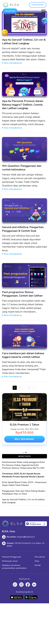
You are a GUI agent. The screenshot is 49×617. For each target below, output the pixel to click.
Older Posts (34, 388)
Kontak (38, 565)
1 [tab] (23, 452)
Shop (37, 561)
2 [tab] (26, 452)
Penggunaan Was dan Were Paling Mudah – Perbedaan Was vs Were (24, 492)
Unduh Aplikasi (37, 5)
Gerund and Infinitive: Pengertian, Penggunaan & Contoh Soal (23, 229)
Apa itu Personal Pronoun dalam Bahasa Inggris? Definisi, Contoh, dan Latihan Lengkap (22, 104)
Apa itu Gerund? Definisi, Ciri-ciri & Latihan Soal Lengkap (24, 41)
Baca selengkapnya (13, 62)
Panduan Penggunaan (11, 557)
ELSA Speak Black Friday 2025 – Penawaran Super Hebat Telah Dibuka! (24, 484)
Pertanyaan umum (10, 561)
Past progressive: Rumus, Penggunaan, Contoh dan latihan (22, 294)
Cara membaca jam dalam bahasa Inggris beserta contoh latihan (23, 355)
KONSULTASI (10, 11)
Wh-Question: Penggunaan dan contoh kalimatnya (21, 167)
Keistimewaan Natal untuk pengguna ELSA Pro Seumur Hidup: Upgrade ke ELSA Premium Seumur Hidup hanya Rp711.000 (23, 465)
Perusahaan (40, 557)
